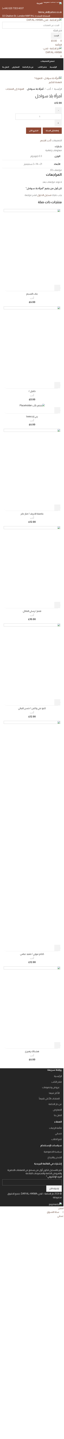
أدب (49, 89)
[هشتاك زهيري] (32, 1004)
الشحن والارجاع (55, 1157)
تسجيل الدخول (44, 195)
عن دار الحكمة (55, 1104)
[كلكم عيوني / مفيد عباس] (32, 832)
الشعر (43, 140)
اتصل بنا (58, 1115)
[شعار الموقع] (44, 20)
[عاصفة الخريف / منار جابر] (32, 466)
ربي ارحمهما (32, 416)
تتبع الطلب (56, 1139)
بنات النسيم (32, 293)
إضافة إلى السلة (52, 130)
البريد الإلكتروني (54, 1176)
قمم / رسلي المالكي (32, 611)
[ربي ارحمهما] (32, 405)
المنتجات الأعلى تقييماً (49, 1098)
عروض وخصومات (51, 1087)
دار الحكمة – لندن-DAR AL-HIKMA (37, 1193)
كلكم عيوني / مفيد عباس (32, 954)
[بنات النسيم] (32, 246)
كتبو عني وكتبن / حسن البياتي (32, 708)
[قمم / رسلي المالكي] (32, 563)
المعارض (57, 1109)
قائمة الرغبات (55, 1128)
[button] (57, 288)
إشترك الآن (54, 1188)
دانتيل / (32, 391)
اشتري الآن (33, 130)
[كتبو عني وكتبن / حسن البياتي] (32, 661)
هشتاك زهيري (32, 1051)
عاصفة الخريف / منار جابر (32, 513)
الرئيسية (58, 89)
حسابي (58, 1133)
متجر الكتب (56, 1082)
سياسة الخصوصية (53, 1151)
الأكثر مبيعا (54, 1093)
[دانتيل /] (32, 344)
